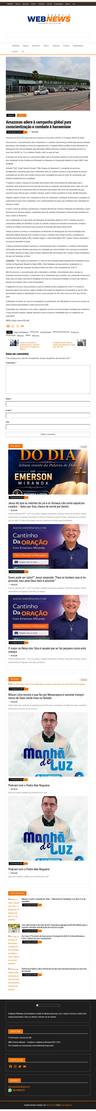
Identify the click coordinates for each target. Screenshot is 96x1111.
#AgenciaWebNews (21, 332)
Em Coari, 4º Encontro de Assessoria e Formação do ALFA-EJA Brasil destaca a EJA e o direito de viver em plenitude (53, 937)
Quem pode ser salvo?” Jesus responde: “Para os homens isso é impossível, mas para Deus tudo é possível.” (47, 579)
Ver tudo (83, 447)
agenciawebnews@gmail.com (19, 1087)
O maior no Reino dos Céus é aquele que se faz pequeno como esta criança (47, 650)
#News (27, 335)
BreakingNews (58, 4)
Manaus (17, 4)
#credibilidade (45, 332)
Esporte (67, 4)
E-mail (9, 410)
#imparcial (75, 332)
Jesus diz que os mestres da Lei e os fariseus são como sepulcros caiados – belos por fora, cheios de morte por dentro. (46, 504)
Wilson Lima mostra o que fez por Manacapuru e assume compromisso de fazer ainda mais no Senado (46, 696)
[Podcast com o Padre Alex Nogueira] (48, 744)
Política (33, 4)
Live (73, 4)
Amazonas (26, 4)
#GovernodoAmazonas (60, 332)
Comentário (11, 363)
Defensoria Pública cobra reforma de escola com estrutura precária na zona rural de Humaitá (54, 970)
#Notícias (35, 336)
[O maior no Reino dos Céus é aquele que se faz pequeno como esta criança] (48, 617)
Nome (9, 399)
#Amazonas (34, 332)
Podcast (49, 4)
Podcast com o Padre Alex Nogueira (29, 785)
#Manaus (20, 336)
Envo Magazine (66, 1105)
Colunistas (41, 4)
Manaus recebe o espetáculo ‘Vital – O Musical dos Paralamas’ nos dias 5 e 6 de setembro (54, 900)
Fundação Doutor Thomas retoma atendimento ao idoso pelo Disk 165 (64, 345)
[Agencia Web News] (7, 46)
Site (7, 422)
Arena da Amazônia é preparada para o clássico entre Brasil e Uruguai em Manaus (29, 346)
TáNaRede (10, 4)
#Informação (10, 335)
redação (35, 132)
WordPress (50, 1105)
